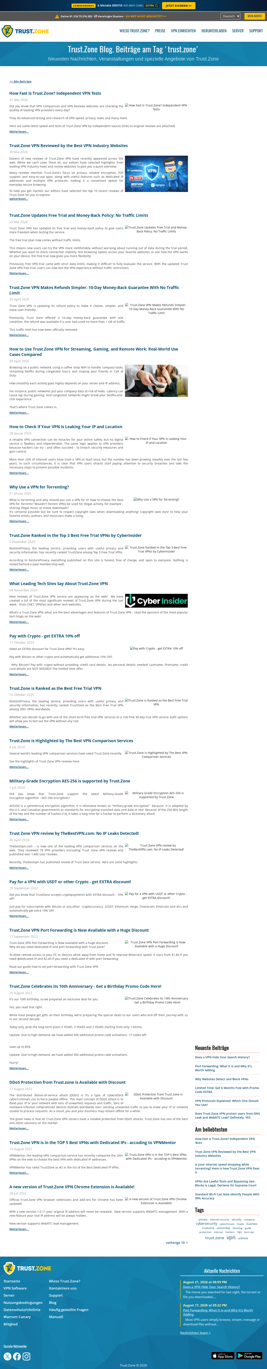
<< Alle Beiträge (20, 81)
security (237, 1344)
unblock (243, 1362)
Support (256, 31)
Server (238, 31)
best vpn (249, 1356)
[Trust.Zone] (25, 31)
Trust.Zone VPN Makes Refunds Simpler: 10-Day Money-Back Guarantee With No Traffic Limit (94, 290)
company (249, 1344)
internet (218, 1356)
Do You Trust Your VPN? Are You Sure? (46, 1348)
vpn (231, 1361)
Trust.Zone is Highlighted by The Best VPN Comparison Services (71, 740)
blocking (237, 1352)
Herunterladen (214, 31)
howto (240, 1348)
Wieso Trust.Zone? (135, 31)
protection (205, 1356)
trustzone (208, 1352)
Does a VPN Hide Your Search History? (222, 1182)
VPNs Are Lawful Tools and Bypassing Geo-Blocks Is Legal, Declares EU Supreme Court (226, 1308)
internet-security (219, 1344)
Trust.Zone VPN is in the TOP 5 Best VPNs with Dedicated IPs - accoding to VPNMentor (92, 1142)
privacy (203, 1344)
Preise (160, 31)
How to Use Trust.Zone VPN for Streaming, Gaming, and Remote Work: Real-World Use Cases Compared (93, 351)
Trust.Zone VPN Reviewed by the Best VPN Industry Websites (68, 145)
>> (146, 16)
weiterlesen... (19, 132)
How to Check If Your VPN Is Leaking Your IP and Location (65, 426)
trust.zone (214, 1362)
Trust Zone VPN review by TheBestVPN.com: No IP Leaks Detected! (74, 833)
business (252, 1348)
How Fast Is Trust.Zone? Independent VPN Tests (55, 93)
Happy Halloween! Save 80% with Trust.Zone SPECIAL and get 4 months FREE (83, 1291)
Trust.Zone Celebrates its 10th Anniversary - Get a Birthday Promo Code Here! (85, 986)
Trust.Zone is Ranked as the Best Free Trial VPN (55, 688)
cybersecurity (206, 1348)
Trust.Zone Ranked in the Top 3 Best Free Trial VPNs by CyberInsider (75, 535)
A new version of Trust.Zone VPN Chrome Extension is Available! (71, 1187)
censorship (223, 1352)
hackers (230, 1356)
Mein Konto (255, 16)
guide (248, 1352)
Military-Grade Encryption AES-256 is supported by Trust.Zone (69, 781)
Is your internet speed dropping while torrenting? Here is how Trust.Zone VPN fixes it (227, 1293)
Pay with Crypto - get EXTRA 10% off (44, 636)
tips (239, 1356)
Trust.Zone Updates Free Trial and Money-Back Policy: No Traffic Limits (78, 215)
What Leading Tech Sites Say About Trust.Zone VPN (58, 583)
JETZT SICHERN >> (179, 6)
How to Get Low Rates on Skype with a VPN (51, 1243)
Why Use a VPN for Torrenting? (39, 487)
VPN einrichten (183, 31)
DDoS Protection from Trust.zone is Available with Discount (67, 1082)
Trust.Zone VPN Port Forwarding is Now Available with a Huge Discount (79, 930)
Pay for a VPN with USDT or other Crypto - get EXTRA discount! (70, 881)
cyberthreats (227, 1348)
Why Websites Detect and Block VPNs (221, 1203)
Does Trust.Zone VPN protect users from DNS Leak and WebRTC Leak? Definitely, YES (227, 1240)
